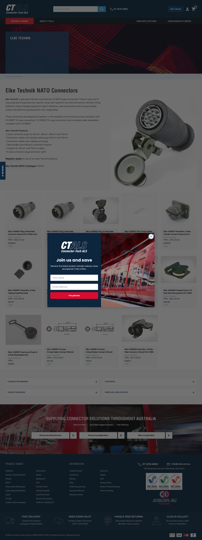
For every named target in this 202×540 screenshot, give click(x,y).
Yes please (74, 295)
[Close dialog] (151, 236)
